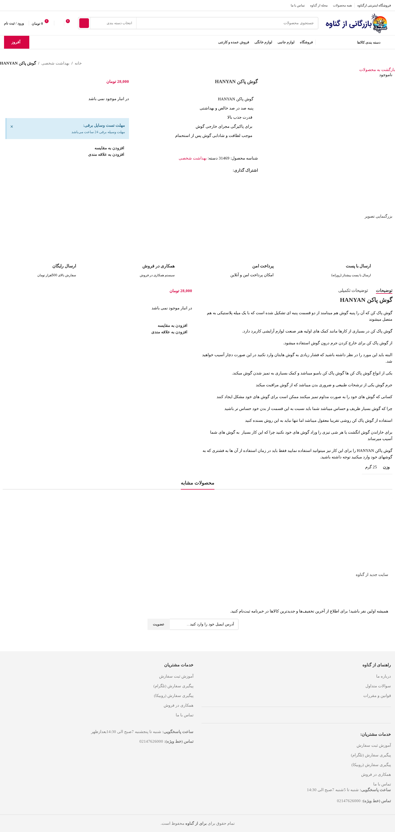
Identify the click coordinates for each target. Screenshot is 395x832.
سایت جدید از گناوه (372, 574)
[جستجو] (84, 23)
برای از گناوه (196, 823)
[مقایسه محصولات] (59, 23)
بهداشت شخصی (55, 63)
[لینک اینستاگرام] (14, 5)
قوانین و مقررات (377, 695)
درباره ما (383, 676)
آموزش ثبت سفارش (374, 745)
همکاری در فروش (376, 774)
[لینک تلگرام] (7, 5)
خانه (78, 63)
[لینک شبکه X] (223, 170)
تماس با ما (382, 784)
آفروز (16, 42)
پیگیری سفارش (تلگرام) (371, 755)
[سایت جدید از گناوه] (355, 532)
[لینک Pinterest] (217, 170)
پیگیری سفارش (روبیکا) (371, 765)
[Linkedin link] (211, 170)
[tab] (384, 290)
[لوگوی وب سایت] (357, 22)
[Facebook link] (230, 170)
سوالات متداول (378, 686)
